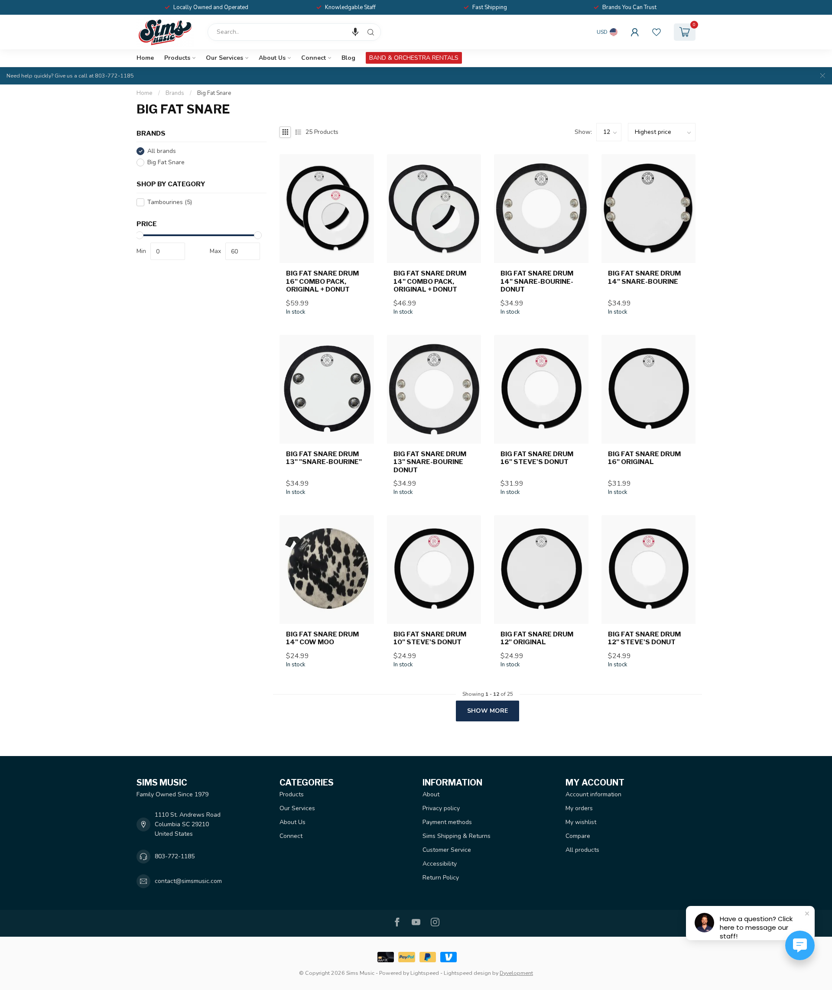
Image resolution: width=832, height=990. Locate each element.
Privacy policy (441, 808)
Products (177, 58)
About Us (272, 58)
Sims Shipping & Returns (456, 836)
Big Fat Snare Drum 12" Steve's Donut (644, 638)
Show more (487, 711)
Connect (313, 58)
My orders (579, 808)
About (430, 794)
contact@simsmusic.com (188, 881)
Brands (175, 93)
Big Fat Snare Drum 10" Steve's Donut (429, 638)
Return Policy (440, 877)
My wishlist (581, 822)
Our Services (224, 58)
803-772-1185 (175, 856)
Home (145, 58)
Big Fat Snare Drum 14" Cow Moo (322, 638)
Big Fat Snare (214, 93)
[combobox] (294, 32)
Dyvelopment (516, 973)
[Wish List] (656, 32)
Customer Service (446, 850)
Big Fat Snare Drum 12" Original (536, 638)
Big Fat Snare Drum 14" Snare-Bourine (644, 277)
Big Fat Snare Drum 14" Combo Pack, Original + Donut (429, 281)
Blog (348, 58)
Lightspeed (424, 973)
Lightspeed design (467, 973)
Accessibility (439, 864)
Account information (593, 794)
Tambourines (169, 202)
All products (582, 850)
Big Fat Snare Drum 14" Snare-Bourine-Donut (536, 281)
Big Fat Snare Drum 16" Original (644, 458)
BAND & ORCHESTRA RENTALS (413, 58)
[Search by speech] (355, 32)
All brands (161, 151)
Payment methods (447, 822)
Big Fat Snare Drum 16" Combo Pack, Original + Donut (322, 281)
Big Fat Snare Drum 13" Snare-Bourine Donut (429, 462)
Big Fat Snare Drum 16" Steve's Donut (536, 458)
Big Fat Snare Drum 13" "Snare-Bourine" (324, 458)
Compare (578, 836)
